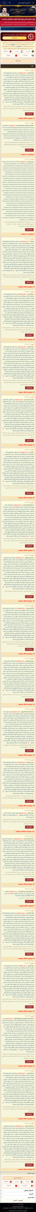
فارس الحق (31, 813)
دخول (4, 2)
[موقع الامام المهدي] (24, 3)
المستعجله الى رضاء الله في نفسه (26, 891)
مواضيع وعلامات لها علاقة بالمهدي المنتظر (23, 104)
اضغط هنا (14, 37)
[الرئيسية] (33, 3)
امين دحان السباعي (29, 399)
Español (22, 219)
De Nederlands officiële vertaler (25, 125)
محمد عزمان (31, 73)
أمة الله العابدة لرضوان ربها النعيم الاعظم (24, 1018)
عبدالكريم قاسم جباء (28, 505)
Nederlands (17, 140)
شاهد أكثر (29, 113)
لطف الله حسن (30, 913)
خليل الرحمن (30, 161)
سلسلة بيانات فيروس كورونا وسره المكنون (14, 35)
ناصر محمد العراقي (29, 557)
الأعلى (15, 1200)
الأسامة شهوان (30, 608)
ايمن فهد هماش (30, 661)
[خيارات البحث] (9, 2)
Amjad (32, 241)
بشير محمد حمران (29, 1126)
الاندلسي (31, 452)
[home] (33, 29)
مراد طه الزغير (31, 346)
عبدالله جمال (30, 1073)
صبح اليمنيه (31, 294)
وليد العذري (31, 965)
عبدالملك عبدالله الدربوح (27, 711)
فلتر (32, 66)
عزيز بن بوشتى (30, 762)
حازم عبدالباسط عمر (29, 838)
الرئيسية (20, 1200)
